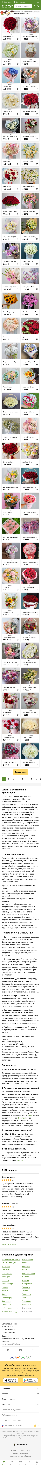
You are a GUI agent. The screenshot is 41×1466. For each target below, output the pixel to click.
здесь (30, 1115)
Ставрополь (27, 1283)
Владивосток (7, 1273)
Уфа (24, 1297)
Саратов (25, 1280)
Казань (4, 1294)
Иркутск (5, 1290)
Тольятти (26, 1287)
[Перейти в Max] (33, 1350)
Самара (25, 1276)
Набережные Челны (10, 1308)
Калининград (7, 1297)
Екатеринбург (7, 1283)
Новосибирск (27, 1259)
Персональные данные (11, 1409)
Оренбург (26, 1266)
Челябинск (26, 1301)
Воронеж (5, 1280)
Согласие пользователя (11, 1420)
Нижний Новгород (9, 1311)
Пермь (25, 1269)
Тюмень (25, 1290)
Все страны (27, 1311)
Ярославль (26, 1304)
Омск (24, 1262)
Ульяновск (26, 1294)
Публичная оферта (9, 1415)
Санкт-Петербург (9, 1262)
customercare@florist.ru (11, 1344)
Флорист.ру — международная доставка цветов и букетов (20, 1453)
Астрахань (6, 1266)
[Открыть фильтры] (38, 6)
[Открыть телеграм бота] (20, 1350)
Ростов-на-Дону (28, 1273)
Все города (26, 1308)
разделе (20, 1160)
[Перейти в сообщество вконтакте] (8, 1350)
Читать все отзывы (9, 1244)
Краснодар (6, 1301)
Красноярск (6, 1304)
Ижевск (5, 1287)
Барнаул (5, 1269)
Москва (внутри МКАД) (11, 1259)
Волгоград (6, 1276)
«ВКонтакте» (22, 1118)
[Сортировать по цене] (34, 6)
